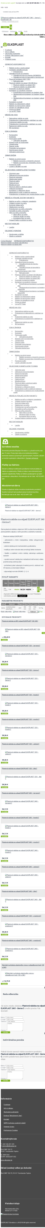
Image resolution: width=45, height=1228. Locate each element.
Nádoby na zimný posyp (17, 159)
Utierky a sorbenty (15, 236)
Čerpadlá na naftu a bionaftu (19, 211)
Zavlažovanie (13, 144)
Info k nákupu (10, 52)
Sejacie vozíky (14, 146)
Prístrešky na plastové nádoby (19, 89)
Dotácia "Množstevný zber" (14, 55)
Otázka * (4, 1030)
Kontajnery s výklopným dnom (19, 191)
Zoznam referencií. (32, 458)
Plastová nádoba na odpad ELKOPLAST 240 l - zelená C (20, 867)
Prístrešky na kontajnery (17, 148)
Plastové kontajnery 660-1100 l (19, 79)
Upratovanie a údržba (16, 234)
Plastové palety (14, 181)
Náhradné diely (18, 81)
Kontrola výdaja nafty (16, 205)
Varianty (4, 640)
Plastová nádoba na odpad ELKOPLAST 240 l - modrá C (20, 842)
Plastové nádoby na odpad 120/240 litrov (23, 83)
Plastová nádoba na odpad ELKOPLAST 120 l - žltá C (19, 768)
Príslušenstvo (18, 72)
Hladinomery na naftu (16, 207)
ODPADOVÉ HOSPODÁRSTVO (24, 241)
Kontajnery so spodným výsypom (20, 91)
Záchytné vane (14, 173)
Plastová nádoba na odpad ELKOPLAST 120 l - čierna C (20, 670)
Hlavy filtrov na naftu (20, 215)
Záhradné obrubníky (20, 141)
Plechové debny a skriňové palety (20, 187)
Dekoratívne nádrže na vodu (18, 118)
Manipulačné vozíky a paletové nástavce (23, 192)
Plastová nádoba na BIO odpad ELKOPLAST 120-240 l (20, 621)
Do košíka (4, 664)
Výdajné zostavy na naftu (18, 203)
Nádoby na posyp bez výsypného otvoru (27, 163)
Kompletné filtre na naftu (21, 218)
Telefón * (4, 1021)
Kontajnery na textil (15, 102)
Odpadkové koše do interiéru (19, 74)
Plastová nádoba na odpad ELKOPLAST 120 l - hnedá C (20, 695)
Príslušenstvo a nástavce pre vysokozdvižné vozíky (26, 194)
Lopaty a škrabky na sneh (18, 166)
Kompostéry (13, 135)
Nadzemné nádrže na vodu (18, 126)
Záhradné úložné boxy (16, 152)
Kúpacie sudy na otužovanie (18, 142)
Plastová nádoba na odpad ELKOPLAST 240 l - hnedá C (20, 818)
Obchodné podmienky (12, 54)
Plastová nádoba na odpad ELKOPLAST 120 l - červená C (21, 646)
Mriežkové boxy (14, 185)
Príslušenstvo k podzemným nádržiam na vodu (25, 124)
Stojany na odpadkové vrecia (19, 108)
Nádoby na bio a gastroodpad (19, 68)
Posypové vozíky (15, 165)
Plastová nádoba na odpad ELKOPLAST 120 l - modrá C (20, 719)
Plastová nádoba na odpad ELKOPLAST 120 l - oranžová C (21, 916)
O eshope (8, 50)
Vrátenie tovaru (10, 59)
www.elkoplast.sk (6, 1160)
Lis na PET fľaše (15, 111)
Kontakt (8, 57)
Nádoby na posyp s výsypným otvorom (26, 161)
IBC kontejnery (14, 128)
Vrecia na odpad (14, 109)
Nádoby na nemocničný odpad (19, 106)
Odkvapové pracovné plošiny (19, 175)
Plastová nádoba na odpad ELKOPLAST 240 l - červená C (21, 793)
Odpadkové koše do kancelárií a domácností (28, 77)
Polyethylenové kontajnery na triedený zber (28, 92)
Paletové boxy (14, 183)
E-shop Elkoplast (6, 241)
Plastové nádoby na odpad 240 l (24, 87)
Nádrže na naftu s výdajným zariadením (22, 201)
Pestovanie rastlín (15, 139)
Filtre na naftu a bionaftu (17, 213)
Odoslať (5, 1032)
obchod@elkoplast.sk (9, 1146)
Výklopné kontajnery (16, 189)
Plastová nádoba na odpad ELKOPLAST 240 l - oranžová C (21, 940)
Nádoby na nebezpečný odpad (19, 104)
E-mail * (3, 1019)
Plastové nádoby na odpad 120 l (24, 85)
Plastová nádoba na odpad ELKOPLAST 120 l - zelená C (20, 744)
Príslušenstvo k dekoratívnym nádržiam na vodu (25, 120)
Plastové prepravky (15, 177)
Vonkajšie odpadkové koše (18, 70)
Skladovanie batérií (15, 179)
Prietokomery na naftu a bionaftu (20, 209)
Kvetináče (12, 137)
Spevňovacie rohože (16, 150)
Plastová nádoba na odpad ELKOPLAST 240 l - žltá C (19, 891)
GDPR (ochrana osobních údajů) (15, 1123)
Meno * (3, 1017)
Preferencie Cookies (11, 1130)
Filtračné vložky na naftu (21, 216)
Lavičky (11, 227)
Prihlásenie (5, 31)
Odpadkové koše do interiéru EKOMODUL (27, 75)
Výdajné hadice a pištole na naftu (20, 220)
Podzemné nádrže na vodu (18, 122)
